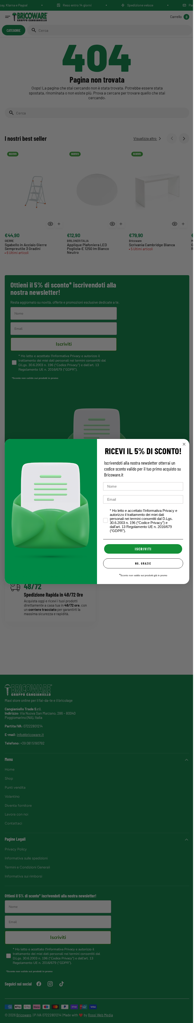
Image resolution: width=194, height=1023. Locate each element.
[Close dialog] (182, 444)
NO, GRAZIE (141, 563)
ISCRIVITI (141, 548)
